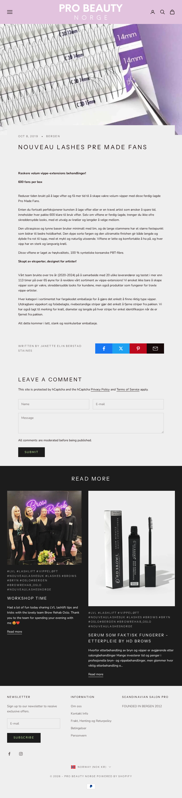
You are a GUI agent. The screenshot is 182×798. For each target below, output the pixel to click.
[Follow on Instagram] (21, 754)
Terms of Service (128, 389)
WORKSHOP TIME (27, 598)
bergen (53, 136)
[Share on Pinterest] (138, 348)
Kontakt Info (79, 713)
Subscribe (24, 738)
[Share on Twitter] (121, 348)
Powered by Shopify (114, 776)
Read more (14, 632)
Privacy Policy (100, 389)
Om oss (76, 706)
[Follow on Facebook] (9, 754)
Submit (31, 452)
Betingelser (78, 728)
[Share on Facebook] (103, 348)
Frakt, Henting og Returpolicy (91, 721)
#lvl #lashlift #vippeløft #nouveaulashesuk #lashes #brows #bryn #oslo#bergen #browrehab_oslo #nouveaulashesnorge (42, 580)
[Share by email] (155, 348)
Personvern (79, 735)
